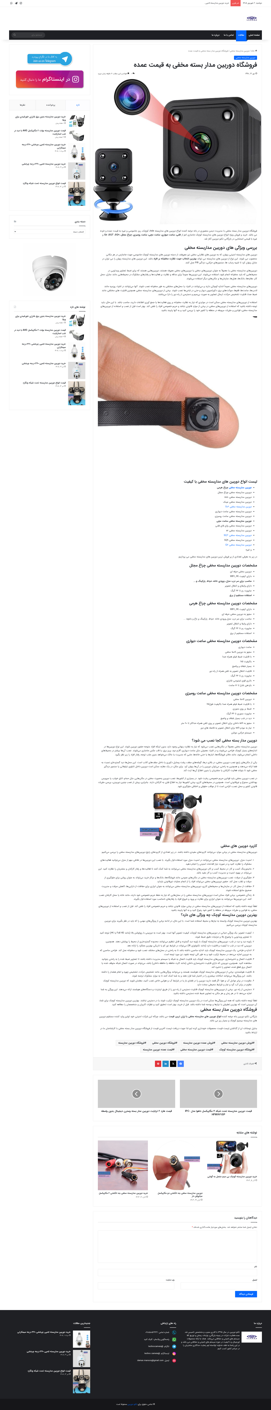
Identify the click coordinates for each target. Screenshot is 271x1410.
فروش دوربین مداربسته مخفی (237, 1043)
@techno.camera (152, 1353)
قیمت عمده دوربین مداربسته (158, 1050)
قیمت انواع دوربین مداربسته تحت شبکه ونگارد (44, 183)
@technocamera (155, 1346)
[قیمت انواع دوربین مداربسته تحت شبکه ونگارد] (76, 194)
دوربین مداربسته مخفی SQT (238, 535)
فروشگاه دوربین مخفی (164, 1043)
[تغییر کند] (252, 18)
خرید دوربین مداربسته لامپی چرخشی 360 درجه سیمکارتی (204, 3)
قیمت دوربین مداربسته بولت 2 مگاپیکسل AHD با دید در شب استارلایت (40, 132)
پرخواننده (50, 105)
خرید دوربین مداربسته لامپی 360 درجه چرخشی (44, 164)
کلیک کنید (148, 1339)
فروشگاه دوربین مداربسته (131, 1043)
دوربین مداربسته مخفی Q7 (238, 545)
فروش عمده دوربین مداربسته (198, 1043)
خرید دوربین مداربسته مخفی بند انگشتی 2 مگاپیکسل (123, 1193)
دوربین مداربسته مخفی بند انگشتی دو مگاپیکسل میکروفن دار (180, 1194)
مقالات (241, 35)
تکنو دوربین (132, 1404)
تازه (78, 105)
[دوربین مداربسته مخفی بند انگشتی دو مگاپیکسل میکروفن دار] (177, 1165)
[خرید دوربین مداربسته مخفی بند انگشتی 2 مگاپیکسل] (123, 1165)
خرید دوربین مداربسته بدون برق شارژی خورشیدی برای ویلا (40, 118)
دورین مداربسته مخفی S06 (238, 507)
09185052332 (151, 1332)
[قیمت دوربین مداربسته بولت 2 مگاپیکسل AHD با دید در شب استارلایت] (76, 135)
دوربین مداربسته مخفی (239, 51)
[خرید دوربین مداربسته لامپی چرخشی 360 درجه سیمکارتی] (76, 151)
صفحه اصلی (254, 35)
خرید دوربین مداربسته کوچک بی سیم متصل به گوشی (232, 1176)
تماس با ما (229, 35)
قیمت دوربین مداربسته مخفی (196, 1050)
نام (255, 1266)
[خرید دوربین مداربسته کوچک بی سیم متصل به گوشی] (232, 1157)
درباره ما (215, 35)
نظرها (22, 105)
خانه (253, 51)
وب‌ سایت (170, 1280)
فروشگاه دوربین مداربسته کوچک (236, 1050)
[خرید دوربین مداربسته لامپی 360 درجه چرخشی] (76, 171)
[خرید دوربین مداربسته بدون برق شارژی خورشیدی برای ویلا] (76, 121)
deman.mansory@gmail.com (150, 1360)
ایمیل (254, 1280)
